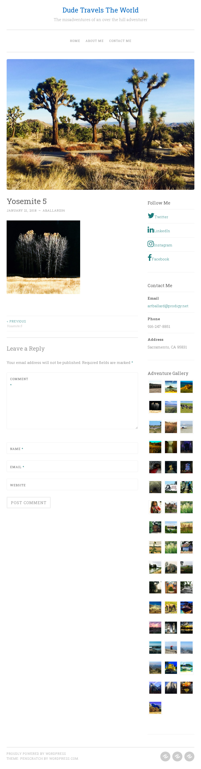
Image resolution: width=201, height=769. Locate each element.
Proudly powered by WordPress (36, 754)
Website (18, 485)
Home (75, 41)
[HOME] (164, 756)
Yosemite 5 (16, 323)
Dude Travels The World (101, 10)
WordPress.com (63, 758)
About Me (95, 41)
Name (16, 449)
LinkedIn (162, 230)
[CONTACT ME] (188, 756)
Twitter (161, 216)
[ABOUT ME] (176, 756)
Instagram (163, 245)
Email (17, 467)
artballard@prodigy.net (168, 305)
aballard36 (54, 210)
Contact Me (120, 41)
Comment (19, 382)
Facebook (160, 258)
